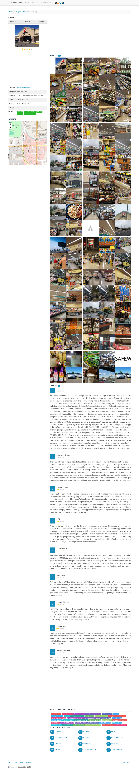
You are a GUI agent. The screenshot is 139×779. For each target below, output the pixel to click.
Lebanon (26, 12)
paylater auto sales (23, 88)
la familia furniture (117, 718)
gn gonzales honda (56, 714)
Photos (27, 21)
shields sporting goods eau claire (75, 718)
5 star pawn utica (89, 716)
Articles (34, 3)
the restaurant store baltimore (93, 714)
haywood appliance (56, 724)
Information (14, 21)
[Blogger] (58, 3)
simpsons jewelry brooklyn (67, 722)
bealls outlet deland (56, 720)
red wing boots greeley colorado (92, 718)
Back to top (125, 762)
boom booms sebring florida (119, 720)
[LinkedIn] (60, 3)
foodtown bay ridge (106, 718)
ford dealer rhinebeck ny (101, 716)
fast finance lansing (67, 724)
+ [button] (10, 124)
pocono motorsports (67, 714)
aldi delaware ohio (107, 720)
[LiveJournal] (63, 3)
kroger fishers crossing (105, 722)
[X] (56, 3)
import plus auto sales (57, 716)
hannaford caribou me (108, 724)
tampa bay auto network (120, 724)
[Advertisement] (27, 68)
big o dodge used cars (93, 722)
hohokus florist (55, 722)
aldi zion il (66, 716)
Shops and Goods (15, 2)
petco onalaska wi (116, 722)
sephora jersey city (107, 714)
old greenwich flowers (79, 714)
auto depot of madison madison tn (117, 716)
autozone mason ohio (79, 724)
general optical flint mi (80, 722)
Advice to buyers (45, 3)
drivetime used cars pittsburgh (93, 724)
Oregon (18, 12)
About (27, 3)
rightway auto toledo (68, 720)
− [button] (10, 127)
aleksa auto (116, 714)
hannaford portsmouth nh (81, 720)
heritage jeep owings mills (77, 716)
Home (11, 12)
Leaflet (44, 164)
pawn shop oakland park (95, 720)
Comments (40, 21)
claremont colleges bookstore (59, 718)
